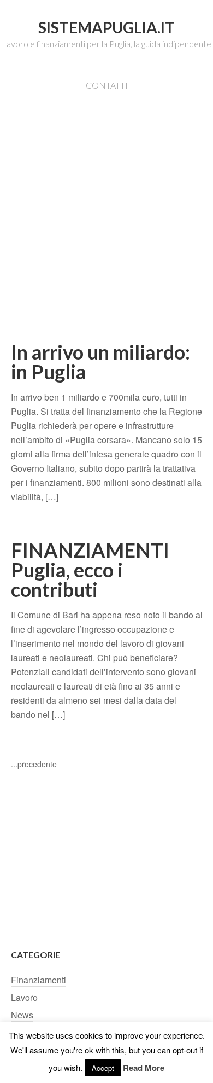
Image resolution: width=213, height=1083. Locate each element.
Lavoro (24, 997)
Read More (143, 1068)
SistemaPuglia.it (106, 27)
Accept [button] (103, 1068)
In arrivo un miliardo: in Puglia (100, 362)
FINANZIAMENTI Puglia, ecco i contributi (90, 569)
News (22, 1015)
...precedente (34, 763)
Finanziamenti (38, 980)
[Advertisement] (106, 231)
